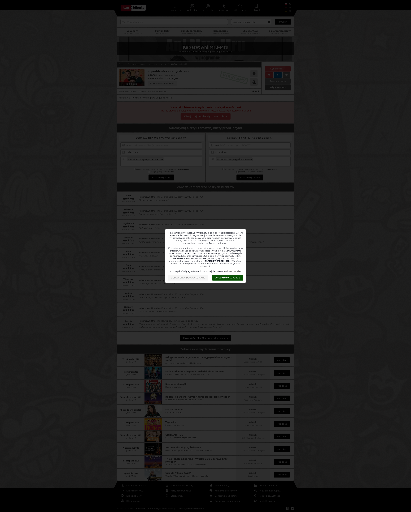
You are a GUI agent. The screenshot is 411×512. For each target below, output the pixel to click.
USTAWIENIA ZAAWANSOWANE (188, 278)
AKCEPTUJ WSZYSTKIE (227, 278)
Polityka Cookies (232, 271)
